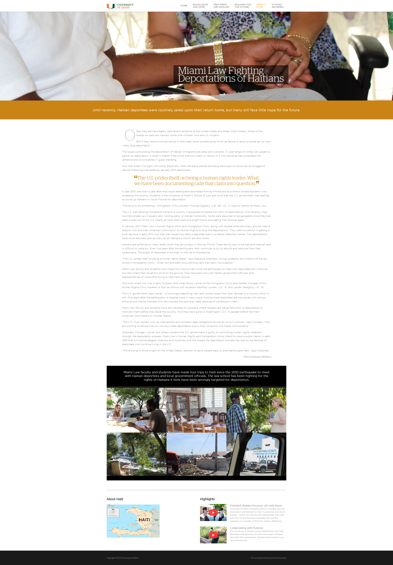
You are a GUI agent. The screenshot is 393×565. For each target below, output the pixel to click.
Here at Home (261, 5)
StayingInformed (278, 5)
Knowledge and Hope (200, 5)
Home (184, 5)
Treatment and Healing (221, 5)
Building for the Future (243, 5)
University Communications (274, 558)
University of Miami (130, 558)
